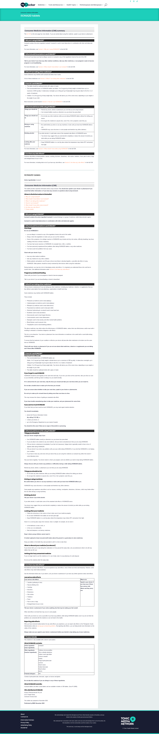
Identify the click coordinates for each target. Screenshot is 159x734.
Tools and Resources (55, 5)
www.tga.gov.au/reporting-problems (46, 626)
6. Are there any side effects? (32, 207)
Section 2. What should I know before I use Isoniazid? (52, 67)
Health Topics (71, 5)
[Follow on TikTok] (137, 1)
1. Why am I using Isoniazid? (32, 196)
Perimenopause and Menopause (91, 5)
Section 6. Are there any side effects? (75, 162)
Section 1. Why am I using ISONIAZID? (49, 49)
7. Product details (29, 209)
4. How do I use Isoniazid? (31, 203)
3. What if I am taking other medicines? (34, 201)
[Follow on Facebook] (130, 1)
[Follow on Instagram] (133, 1)
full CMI (29, 34)
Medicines (41, 5)
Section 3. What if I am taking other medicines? (53, 78)
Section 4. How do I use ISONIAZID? (52, 101)
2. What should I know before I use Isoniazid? (36, 199)
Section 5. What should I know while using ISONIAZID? (53, 148)
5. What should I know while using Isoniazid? (36, 205)
